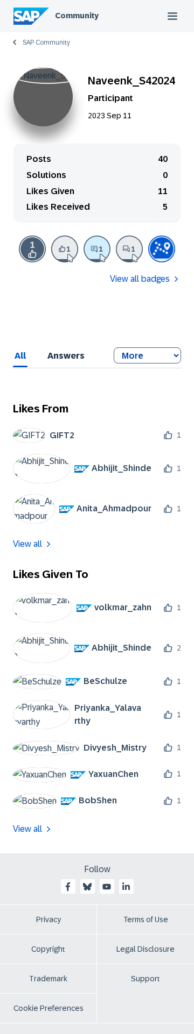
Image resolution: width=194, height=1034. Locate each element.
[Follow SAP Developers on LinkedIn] (126, 886)
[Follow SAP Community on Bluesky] (87, 886)
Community (77, 15)
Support (145, 978)
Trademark (48, 978)
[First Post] (129, 249)
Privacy (48, 919)
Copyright (48, 949)
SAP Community (46, 42)
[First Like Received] (32, 249)
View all (27, 543)
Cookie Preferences (48, 1008)
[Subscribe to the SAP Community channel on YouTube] (106, 886)
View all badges (140, 278)
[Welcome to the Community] (161, 249)
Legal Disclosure (145, 949)
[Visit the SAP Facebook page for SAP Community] (68, 886)
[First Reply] (97, 249)
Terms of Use (145, 919)
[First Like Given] (64, 249)
